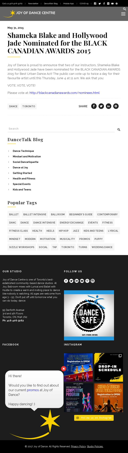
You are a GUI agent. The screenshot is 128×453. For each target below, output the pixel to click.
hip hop (63, 231)
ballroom (58, 214)
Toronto (28, 106)
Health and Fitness (24, 178)
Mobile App (68, 3)
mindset (14, 239)
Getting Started (22, 173)
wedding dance (102, 247)
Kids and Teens (22, 189)
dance (13, 106)
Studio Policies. (95, 446)
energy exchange (72, 222)
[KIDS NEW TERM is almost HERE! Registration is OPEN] (78, 367)
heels (50, 231)
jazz (76, 231)
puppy (98, 239)
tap (54, 247)
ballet (14, 214)
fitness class (18, 231)
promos (84, 239)
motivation (47, 239)
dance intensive (44, 222)
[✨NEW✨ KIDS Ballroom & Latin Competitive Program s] (78, 397)
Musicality (67, 239)
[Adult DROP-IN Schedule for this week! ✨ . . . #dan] (108, 367)
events (93, 222)
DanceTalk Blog (51, 3)
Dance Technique (23, 151)
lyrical (113, 231)
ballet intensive (34, 214)
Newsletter (33, 3)
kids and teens (94, 231)
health (37, 231)
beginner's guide (81, 214)
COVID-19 (84, 3)
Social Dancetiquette (25, 162)
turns (82, 247)
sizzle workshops (21, 247)
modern (30, 239)
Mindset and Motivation (27, 156)
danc (12, 222)
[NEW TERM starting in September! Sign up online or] (108, 397)
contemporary (107, 214)
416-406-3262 (15, 320)
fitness (107, 222)
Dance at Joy (20, 167)
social (43, 247)
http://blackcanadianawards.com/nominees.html (65, 93)
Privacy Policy (78, 446)
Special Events (21, 184)
